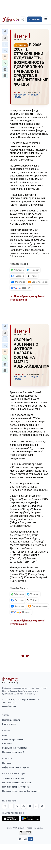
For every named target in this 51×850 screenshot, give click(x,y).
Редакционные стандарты (14, 748)
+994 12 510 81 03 (9, 703)
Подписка (6, 763)
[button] (5, 32)
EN (20, 839)
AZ (25, 839)
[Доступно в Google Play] (30, 818)
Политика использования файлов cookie (21, 791)
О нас (4, 735)
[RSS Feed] (42, 806)
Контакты (7, 743)
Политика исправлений (13, 752)
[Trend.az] (10, 19)
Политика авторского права (15, 787)
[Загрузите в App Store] (10, 818)
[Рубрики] (46, 19)
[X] (17, 806)
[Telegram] (29, 806)
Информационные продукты (15, 767)
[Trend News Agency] (10, 680)
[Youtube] (23, 806)
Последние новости (11, 720)
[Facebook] (11, 806)
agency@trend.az (9, 706)
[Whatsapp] (4, 806)
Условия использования (13, 778)
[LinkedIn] (36, 806)
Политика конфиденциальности (17, 783)
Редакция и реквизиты (13, 739)
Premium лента (9, 724)
